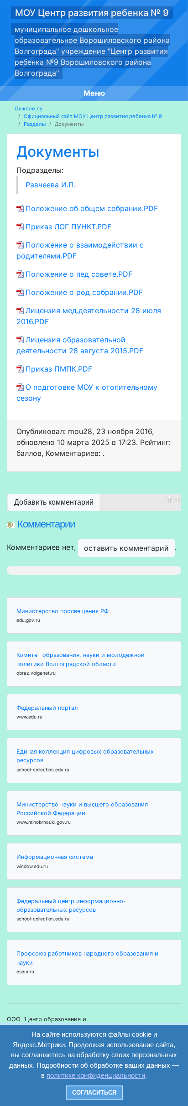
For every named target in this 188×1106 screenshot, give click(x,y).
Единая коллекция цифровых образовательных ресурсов (85, 756)
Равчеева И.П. (51, 184)
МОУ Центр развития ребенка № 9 (92, 12)
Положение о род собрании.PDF (84, 292)
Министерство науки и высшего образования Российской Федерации (82, 809)
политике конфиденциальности (96, 1075)
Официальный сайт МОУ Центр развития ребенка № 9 (93, 116)
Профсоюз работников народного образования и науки (87, 958)
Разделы (35, 124)
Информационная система (54, 856)
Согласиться (94, 1092)
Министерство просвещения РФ (62, 611)
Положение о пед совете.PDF (79, 274)
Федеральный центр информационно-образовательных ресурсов (71, 905)
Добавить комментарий (54, 502)
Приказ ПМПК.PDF (59, 368)
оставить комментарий (126, 548)
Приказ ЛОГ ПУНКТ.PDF (68, 226)
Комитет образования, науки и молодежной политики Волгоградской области (80, 659)
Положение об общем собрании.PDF (92, 208)
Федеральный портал (47, 707)
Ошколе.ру (28, 108)
